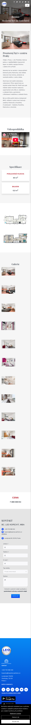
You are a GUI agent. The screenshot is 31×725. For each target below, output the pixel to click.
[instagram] (20, 1)
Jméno (5, 544)
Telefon (6, 552)
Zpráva (5, 576)
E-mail (5, 560)
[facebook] (14, 1)
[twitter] (17, 1)
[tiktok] (22, 1)
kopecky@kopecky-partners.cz (11, 673)
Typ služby (6, 568)
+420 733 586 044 (7, 670)
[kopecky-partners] (6, 660)
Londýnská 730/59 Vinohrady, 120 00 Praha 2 (7, 678)
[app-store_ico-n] (8, 703)
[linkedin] (28, 1)
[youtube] (25, 1)
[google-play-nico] (8, 697)
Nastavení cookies (15, 713)
